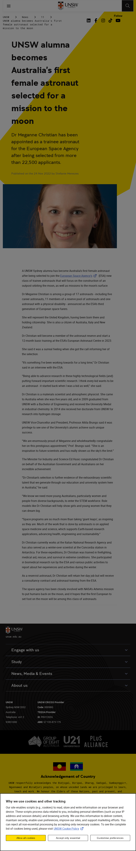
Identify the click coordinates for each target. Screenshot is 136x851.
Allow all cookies (25, 838)
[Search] (127, 5)
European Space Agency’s (79, 276)
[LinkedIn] (89, 20)
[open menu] (8, 5)
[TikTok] (110, 20)
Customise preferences (110, 838)
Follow (118, 15)
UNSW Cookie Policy (69, 829)
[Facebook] (96, 20)
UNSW (6, 17)
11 (42, 17)
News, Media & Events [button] (31, 673)
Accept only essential (68, 838)
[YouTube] (117, 20)
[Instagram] (103, 20)
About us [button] (19, 685)
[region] (68, 822)
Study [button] (16, 662)
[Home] (68, 6)
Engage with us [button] (25, 650)
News (25, 17)
